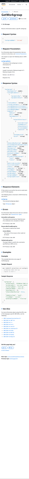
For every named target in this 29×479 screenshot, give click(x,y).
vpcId (15, 136)
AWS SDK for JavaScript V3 (10, 328)
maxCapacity (11, 148)
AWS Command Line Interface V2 (12, 318)
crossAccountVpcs (13, 104)
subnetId (21, 129)
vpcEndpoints (14, 116)
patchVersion (12, 151)
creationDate (12, 102)
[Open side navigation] (2, 8)
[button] (5, 24)
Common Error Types (16, 214)
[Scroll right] (23, 4)
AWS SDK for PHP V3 (9, 332)
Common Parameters (20, 54)
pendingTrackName (13, 153)
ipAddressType (12, 146)
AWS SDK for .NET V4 (9, 320)
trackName (11, 170)
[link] (16, 11)
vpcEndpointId (18, 134)
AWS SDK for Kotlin (8, 330)
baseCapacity (12, 91)
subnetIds (11, 168)
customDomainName (13, 109)
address (12, 113)
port (11, 114)
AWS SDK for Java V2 (9, 326)
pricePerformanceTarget (15, 156)
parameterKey (16, 96)
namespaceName (12, 149)
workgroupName (10, 40)
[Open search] (26, 4)
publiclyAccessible (14, 163)
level (11, 158)
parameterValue (17, 97)
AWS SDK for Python (9, 334)
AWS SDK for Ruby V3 (9, 336)
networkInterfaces (20, 119)
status (12, 160)
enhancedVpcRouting (14, 143)
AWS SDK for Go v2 (8, 324)
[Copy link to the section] (2, 34)
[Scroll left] (8, 4)
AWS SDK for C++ (8, 322)
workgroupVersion (13, 176)
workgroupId (11, 173)
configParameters (13, 92)
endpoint (10, 111)
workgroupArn (12, 171)
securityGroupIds (13, 165)
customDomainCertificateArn (17, 106)
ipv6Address (22, 124)
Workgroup (9, 204)
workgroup (8, 89)
